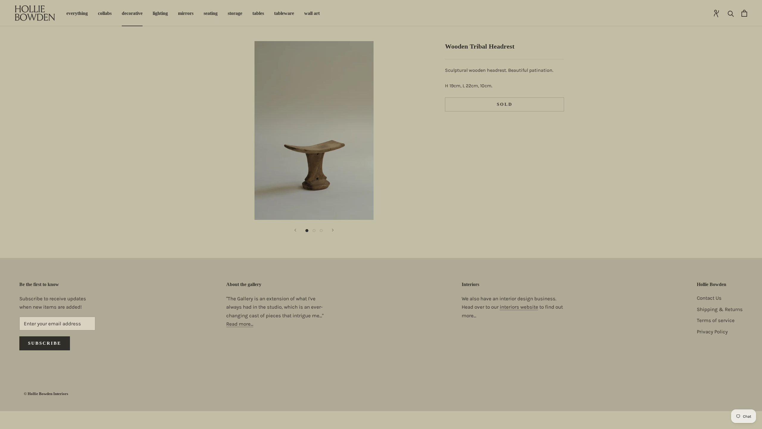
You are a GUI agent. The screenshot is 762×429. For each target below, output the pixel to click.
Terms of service (716, 320)
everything (77, 13)
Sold (505, 104)
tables (258, 13)
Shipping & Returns (720, 309)
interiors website (519, 307)
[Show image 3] (321, 230)
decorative (132, 13)
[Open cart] (744, 13)
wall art (312, 13)
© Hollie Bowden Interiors (46, 393)
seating (211, 13)
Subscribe (44, 343)
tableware (284, 13)
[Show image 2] (314, 230)
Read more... (239, 324)
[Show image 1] (306, 230)
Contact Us (709, 298)
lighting (160, 13)
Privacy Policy (712, 332)
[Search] (731, 13)
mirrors (185, 13)
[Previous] (295, 230)
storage (235, 13)
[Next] (333, 230)
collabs (105, 13)
